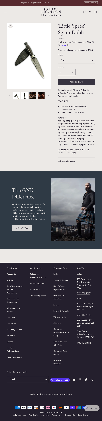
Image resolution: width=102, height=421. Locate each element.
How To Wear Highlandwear (59, 288)
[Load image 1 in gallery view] (16, 95)
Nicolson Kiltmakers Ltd (54, 412)
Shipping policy (70, 415)
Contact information (84, 415)
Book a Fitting (90, 3)
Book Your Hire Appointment (13, 300)
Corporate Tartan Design (60, 353)
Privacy (56, 305)
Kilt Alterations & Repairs (13, 310)
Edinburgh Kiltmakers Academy (38, 276)
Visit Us (10, 280)
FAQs (55, 274)
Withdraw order (59, 317)
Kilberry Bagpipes (37, 283)
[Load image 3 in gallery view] (32, 95)
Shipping (57, 323)
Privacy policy (45, 415)
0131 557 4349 (84, 314)
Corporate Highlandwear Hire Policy (61, 332)
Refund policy (33, 415)
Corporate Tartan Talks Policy (60, 343)
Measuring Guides (14, 329)
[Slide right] (48, 95)
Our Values (22, 227)
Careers (10, 341)
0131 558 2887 (83, 293)
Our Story (11, 317)
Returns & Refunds (61, 311)
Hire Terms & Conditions (58, 297)
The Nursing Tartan (38, 295)
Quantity (61, 67)
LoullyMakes (35, 289)
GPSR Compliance (14, 357)
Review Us (11, 335)
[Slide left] (9, 95)
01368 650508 (84, 343)
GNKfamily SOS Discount (59, 362)
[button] (5, 11)
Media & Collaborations (13, 349)
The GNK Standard (61, 280)
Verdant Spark (21, 415)
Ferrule (60, 55)
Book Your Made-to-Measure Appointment (15, 289)
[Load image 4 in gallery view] (41, 95)
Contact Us (11, 274)
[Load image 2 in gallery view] (24, 95)
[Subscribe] (46, 379)
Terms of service (57, 415)
